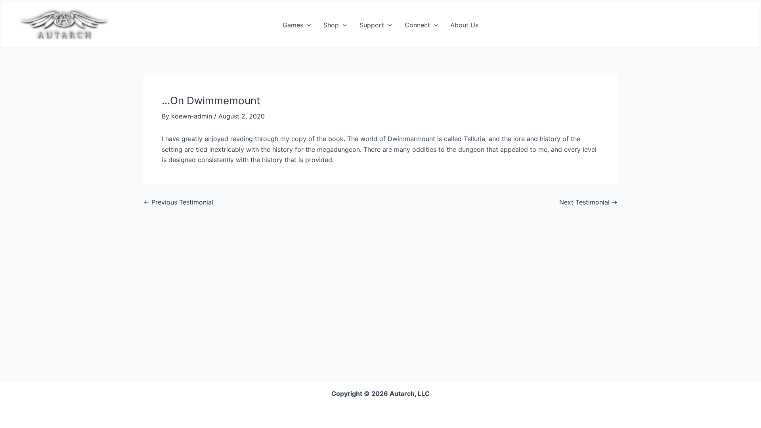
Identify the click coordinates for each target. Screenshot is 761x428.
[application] (307, 25)
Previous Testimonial (178, 202)
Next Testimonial (588, 202)
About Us (464, 25)
